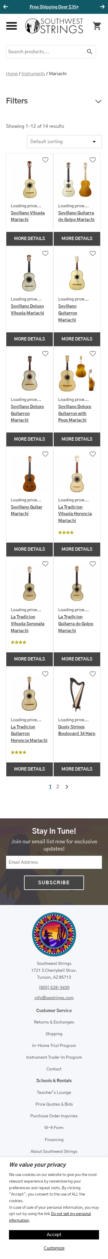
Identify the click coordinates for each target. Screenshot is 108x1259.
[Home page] (54, 26)
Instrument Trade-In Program (54, 1057)
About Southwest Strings (54, 1152)
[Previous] (6, 7)
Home (12, 74)
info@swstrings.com (54, 998)
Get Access (82, 7)
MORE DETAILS (29, 239)
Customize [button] (54, 1248)
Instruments (33, 74)
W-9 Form (54, 1128)
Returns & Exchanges (54, 1022)
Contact (54, 1069)
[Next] (101, 7)
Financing (54, 1140)
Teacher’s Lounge (54, 1093)
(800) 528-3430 (54, 988)
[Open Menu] (11, 26)
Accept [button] (54, 1235)
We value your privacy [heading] (37, 1165)
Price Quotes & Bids (54, 1104)
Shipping (54, 1034)
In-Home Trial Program (54, 1046)
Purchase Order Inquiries (54, 1116)
